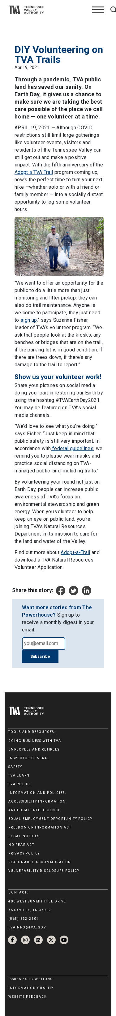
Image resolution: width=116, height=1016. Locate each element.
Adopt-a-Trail (75, 552)
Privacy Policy (24, 853)
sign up (28, 320)
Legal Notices (23, 836)
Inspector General (29, 758)
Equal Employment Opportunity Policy (50, 818)
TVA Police (19, 784)
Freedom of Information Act (39, 827)
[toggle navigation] (98, 9)
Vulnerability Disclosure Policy (43, 870)
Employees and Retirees (34, 749)
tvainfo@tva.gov (27, 927)
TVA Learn (19, 775)
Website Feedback (27, 996)
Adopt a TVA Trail (34, 172)
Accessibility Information (37, 801)
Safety (15, 766)
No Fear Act (21, 844)
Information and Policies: (37, 792)
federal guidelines (72, 448)
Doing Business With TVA (34, 741)
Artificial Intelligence (34, 810)
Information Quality (31, 988)
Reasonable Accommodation (39, 862)
